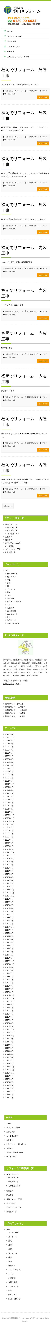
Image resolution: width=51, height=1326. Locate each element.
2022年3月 (9, 772)
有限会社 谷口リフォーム (14, 91)
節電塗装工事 (10, 552)
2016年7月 (9, 974)
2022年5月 (9, 765)
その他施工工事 (13, 534)
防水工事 (8, 540)
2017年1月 (9, 955)
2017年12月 (9, 927)
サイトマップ (11, 1157)
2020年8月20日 (32, 397)
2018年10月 (9, 896)
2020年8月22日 (32, 311)
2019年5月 (9, 874)
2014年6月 (9, 1048)
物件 (9, 617)
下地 (9, 595)
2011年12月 (9, 1092)
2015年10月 (9, 1001)
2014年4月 (9, 1054)
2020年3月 (9, 843)
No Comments (10, 94)
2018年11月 (9, 893)
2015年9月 (9, 1005)
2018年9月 (9, 899)
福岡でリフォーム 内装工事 (24, 250)
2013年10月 (9, 1073)
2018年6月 (9, 908)
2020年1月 (9, 849)
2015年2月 (9, 1026)
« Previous (8, 506)
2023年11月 (9, 737)
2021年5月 (9, 800)
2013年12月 (9, 1067)
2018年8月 (9, 902)
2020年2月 (9, 846)
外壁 (9, 583)
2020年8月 (9, 828)
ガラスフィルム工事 (13, 549)
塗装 (9, 580)
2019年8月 (9, 865)
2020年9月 (9, 824)
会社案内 (11, 51)
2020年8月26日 (32, 183)
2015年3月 (9, 1023)
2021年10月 (9, 784)
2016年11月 (9, 961)
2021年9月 (9, 787)
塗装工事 (8, 537)
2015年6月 (9, 1014)
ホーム (10, 31)
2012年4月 (9, 1085)
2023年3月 (9, 750)
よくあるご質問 (13, 46)
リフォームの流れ (14, 36)
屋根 (9, 586)
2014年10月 (9, 1036)
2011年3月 (9, 1098)
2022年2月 (9, 775)
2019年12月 (9, 852)
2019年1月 (9, 887)
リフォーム (11, 589)
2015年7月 (9, 1011)
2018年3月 (9, 918)
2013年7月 (9, 1082)
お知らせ (9, 1148)
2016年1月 (9, 992)
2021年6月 (9, 796)
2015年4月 (9, 1020)
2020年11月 (9, 818)
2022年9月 (9, 756)
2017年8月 (9, 933)
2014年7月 (9, 1045)
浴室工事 (10, 608)
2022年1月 (9, 778)
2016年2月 (9, 989)
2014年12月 (9, 1029)
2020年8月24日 (32, 226)
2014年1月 (9, 1064)
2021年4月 (9, 803)
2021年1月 (9, 812)
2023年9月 (9, 744)
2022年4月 (9, 769)
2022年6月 (9, 762)
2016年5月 (9, 980)
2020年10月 (9, 821)
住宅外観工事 (12, 527)
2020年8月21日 (32, 354)
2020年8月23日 (32, 268)
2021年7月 (9, 793)
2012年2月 (9, 1088)
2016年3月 (9, 986)
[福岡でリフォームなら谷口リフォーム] (22, 10)
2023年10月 (9, 741)
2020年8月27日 (32, 137)
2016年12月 (9, 958)
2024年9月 (9, 734)
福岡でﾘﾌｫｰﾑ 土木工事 (14, 704)
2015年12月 (9, 995)
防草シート (11, 620)
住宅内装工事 (12, 531)
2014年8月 (9, 1042)
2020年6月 (9, 834)
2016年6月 (9, 977)
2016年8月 (9, 970)
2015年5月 (9, 1017)
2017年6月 (9, 939)
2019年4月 (9, 877)
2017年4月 (9, 946)
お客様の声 (11, 41)
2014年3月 (9, 1057)
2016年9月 (9, 967)
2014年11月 (9, 1033)
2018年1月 (9, 924)
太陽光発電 (11, 611)
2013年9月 (9, 1076)
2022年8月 (9, 759)
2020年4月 (9, 840)
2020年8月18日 (32, 489)
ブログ (44, 91)
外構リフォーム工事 (13, 543)
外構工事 (10, 598)
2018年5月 (9, 911)
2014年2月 (9, 1060)
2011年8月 (9, 1095)
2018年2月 (9, 921)
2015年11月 (9, 998)
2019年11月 (9, 855)
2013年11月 (9, 1070)
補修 (9, 592)
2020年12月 (9, 815)
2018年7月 (9, 905)
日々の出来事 (12, 574)
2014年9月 (9, 1039)
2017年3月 (9, 949)
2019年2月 (9, 883)
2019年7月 (9, 868)
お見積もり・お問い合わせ (18, 57)
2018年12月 (9, 890)
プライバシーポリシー (14, 1152)
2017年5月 (9, 942)
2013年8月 (9, 1079)
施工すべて (11, 577)
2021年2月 (9, 809)
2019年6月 (9, 871)
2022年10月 (9, 753)
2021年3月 (9, 806)
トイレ (9, 605)
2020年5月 (9, 837)
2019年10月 (9, 859)
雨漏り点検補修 (13, 623)
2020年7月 (9, 831)
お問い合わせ (8, 684)
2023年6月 (9, 747)
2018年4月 (9, 914)
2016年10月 (9, 964)
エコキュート (12, 614)
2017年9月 (9, 930)
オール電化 (9, 546)
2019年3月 (9, 880)
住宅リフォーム (11, 524)
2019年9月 (9, 862)
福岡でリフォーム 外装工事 (24, 72)
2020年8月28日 (32, 91)
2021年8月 (9, 790)
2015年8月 (9, 1008)
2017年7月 (9, 936)
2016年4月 (9, 983)
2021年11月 (9, 781)
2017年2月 (9, 952)
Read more (43, 97)
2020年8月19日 (32, 443)
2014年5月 (9, 1051)
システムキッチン (14, 602)
